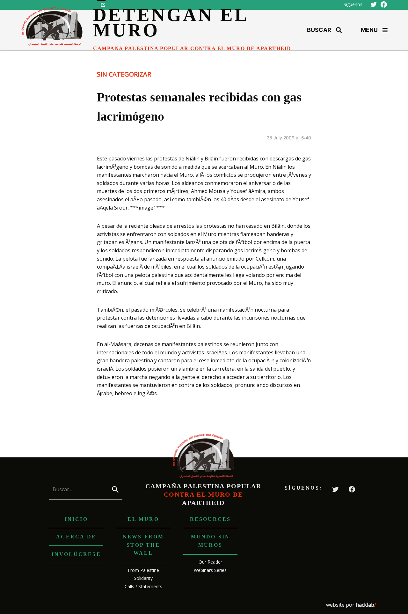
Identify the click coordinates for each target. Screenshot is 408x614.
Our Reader (210, 562)
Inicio (76, 519)
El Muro (143, 519)
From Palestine (143, 570)
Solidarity (143, 578)
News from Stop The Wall (143, 545)
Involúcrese (76, 554)
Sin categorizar (124, 74)
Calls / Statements (143, 586)
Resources (210, 519)
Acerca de (76, 536)
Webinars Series (210, 570)
